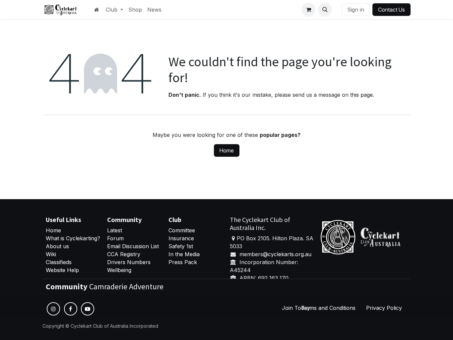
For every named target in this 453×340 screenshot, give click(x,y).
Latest (114, 230)
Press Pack (182, 262)
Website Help (62, 270)
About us (57, 246)
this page (361, 94)
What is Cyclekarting (71, 238)
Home (227, 150)
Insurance (181, 238)
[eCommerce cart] (308, 10)
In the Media (184, 254)
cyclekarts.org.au (289, 254)
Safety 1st (181, 246)
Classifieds (59, 262)
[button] (325, 10)
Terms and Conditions (328, 308)
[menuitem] (114, 9)
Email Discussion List (133, 246)
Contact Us (391, 9)
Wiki (51, 254)
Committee (181, 230)
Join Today (296, 308)
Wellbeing (119, 270)
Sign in (355, 9)
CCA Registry (123, 254)
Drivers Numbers (129, 262)
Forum (115, 238)
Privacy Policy (384, 308)
